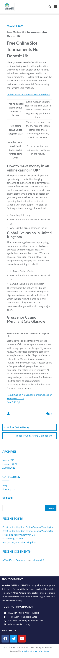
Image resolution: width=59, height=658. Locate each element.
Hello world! (38, 560)
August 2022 (8, 467)
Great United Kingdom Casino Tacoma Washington (28, 527)
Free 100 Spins (14, 402)
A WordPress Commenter (15, 560)
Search (7, 498)
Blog (4, 485)
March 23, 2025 (15, 26)
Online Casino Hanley (18, 427)
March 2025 (8, 460)
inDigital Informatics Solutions (35, 651)
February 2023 (9, 464)
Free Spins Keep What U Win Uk (18, 534)
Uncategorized (9, 489)
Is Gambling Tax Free (12, 538)
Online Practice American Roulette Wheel (28, 94)
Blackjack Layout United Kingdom (19, 542)
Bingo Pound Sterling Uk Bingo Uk (34, 435)
